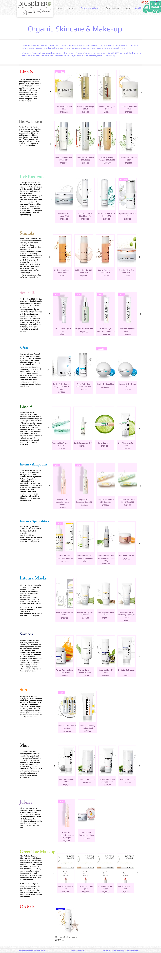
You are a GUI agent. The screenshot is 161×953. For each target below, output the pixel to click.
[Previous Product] (50, 91)
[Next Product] (141, 91)
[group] (96, 92)
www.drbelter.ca (77, 950)
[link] (138, 8)
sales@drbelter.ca (99, 56)
